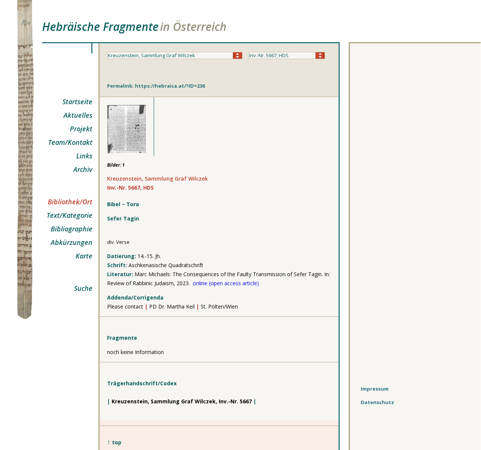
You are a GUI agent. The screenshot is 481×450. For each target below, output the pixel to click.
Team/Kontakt (70, 142)
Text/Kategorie (69, 215)
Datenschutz (377, 402)
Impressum (375, 388)
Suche (83, 288)
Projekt (81, 128)
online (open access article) (226, 283)
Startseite (77, 101)
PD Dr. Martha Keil (172, 306)
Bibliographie (71, 228)
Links (84, 155)
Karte (84, 255)
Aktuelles (78, 115)
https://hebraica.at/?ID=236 (170, 85)
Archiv (82, 169)
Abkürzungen (71, 242)
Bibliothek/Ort (70, 201)
